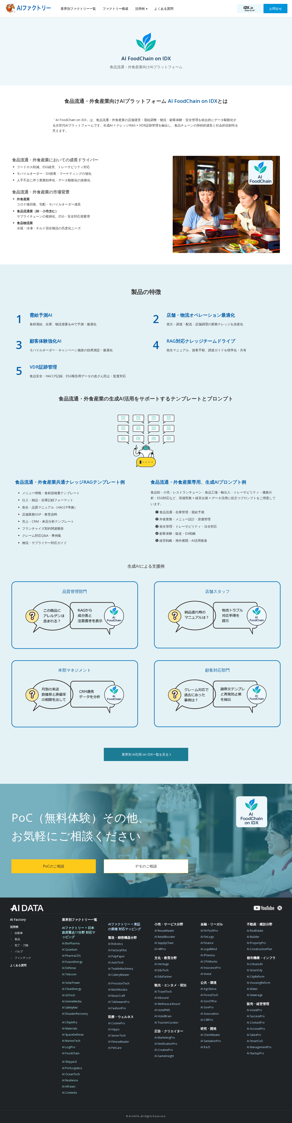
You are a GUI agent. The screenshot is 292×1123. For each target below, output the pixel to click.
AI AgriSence (208, 989)
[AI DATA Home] (27, 908)
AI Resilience (70, 1080)
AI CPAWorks (209, 962)
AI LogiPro (68, 1047)
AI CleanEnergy (71, 989)
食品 (17, 939)
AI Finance (207, 943)
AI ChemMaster (210, 1035)
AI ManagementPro (259, 1047)
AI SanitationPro (211, 1041)
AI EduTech (161, 970)
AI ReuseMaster (164, 931)
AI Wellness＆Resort (167, 1004)
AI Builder (253, 937)
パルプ (19, 951)
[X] (279, 908)
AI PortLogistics (72, 1068)
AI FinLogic (207, 937)
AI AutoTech (116, 962)
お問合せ (275, 8)
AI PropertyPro (256, 943)
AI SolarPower (71, 983)
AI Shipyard (69, 1062)
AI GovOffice (209, 1001)
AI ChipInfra (69, 1022)
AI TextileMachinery (120, 969)
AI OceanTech (71, 1074)
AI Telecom (69, 974)
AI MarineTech (71, 1041)
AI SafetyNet (70, 1007)
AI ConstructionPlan (259, 949)
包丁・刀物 (21, 945)
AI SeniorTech (117, 1035)
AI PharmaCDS (71, 956)
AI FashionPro (117, 1008)
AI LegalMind (209, 949)
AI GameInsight (164, 1056)
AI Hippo (114, 1029)
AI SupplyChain (164, 943)
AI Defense (69, 968)
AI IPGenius (208, 955)
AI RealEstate (255, 931)
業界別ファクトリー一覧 (78, 8)
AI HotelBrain (163, 1016)
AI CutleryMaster (118, 975)
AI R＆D (205, 1047)
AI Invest (206, 974)
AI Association (210, 1014)
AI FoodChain (70, 1053)
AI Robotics (115, 944)
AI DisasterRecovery (75, 1014)
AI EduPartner (163, 977)
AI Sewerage (255, 995)
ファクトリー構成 (115, 8)
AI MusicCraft (116, 996)
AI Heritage (161, 964)
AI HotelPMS (162, 1010)
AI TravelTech (163, 992)
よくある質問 (163, 8)
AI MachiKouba (117, 989)
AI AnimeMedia (71, 1001)
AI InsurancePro (211, 968)
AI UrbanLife (255, 964)
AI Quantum (69, 949)
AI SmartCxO (255, 1041)
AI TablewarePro (119, 1002)
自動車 (19, 933)
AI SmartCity (254, 970)
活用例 (140, 8)
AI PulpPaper (116, 956)
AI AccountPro (256, 1029)
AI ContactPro (256, 1022)
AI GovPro (207, 1007)
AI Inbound (161, 998)
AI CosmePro (116, 1023)
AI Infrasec (69, 1086)
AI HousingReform (258, 983)
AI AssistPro (254, 1010)
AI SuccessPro (256, 1016)
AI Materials (69, 1028)
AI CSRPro (207, 1020)
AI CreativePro (163, 1050)
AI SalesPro (254, 1035)
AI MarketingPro (164, 1038)
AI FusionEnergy (72, 962)
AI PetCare (115, 1048)
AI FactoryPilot (117, 950)
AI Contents (69, 1093)
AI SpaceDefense (73, 1035)
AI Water (252, 989)
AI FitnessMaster (118, 1042)
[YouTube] (264, 908)
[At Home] (29, 8)
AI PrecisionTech (118, 983)
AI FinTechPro (209, 931)
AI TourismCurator (166, 1022)
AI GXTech (68, 995)
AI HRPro (160, 949)
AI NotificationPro (165, 1044)
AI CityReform (255, 977)
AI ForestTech (209, 995)
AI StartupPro (255, 1053)
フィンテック (23, 958)
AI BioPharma (71, 943)
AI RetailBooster (164, 937)
